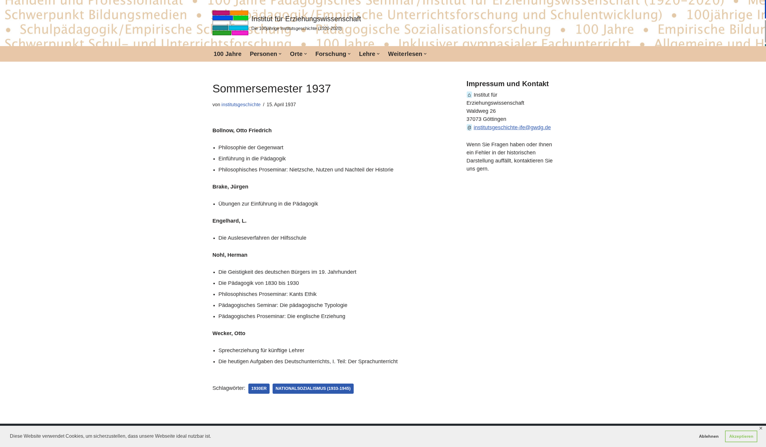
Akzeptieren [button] (741, 436)
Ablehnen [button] (709, 436)
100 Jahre (227, 54)
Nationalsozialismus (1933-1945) (313, 388)
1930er (259, 388)
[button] (280, 53)
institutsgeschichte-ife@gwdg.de (512, 127)
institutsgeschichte (241, 104)
